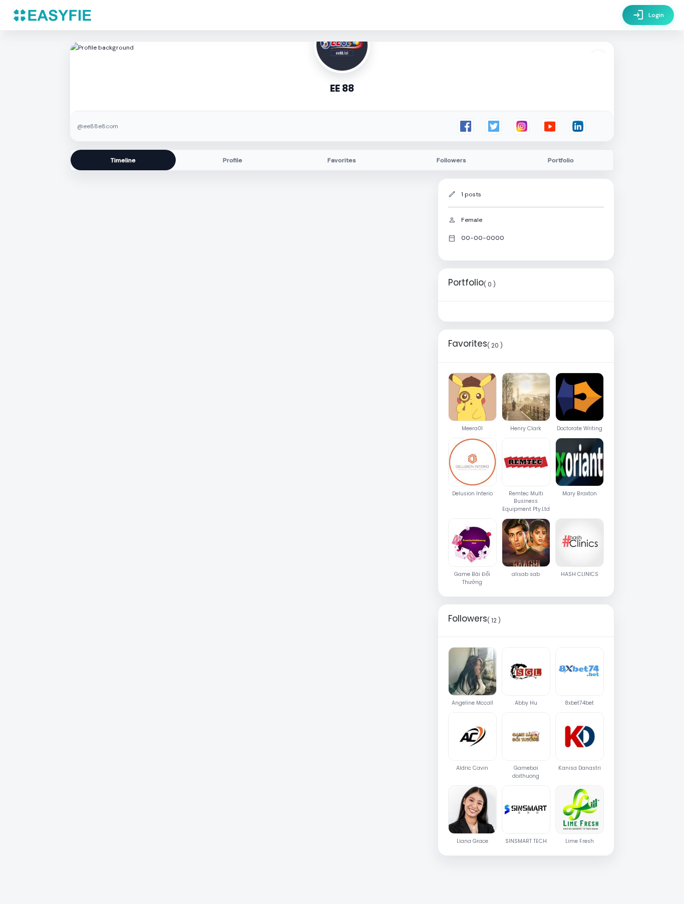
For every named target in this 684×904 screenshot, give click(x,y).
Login (648, 15)
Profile (232, 160)
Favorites (341, 160)
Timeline (123, 160)
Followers (451, 160)
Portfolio (561, 160)
